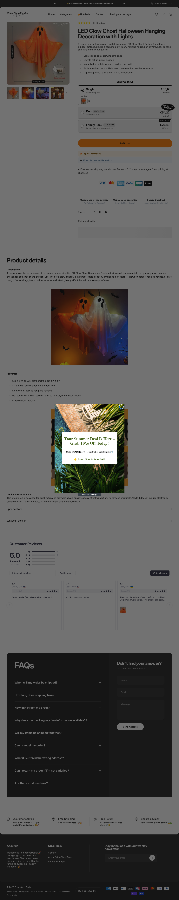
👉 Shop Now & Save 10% (89, 459)
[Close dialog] (121, 407)
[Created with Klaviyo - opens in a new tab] (89, 494)
